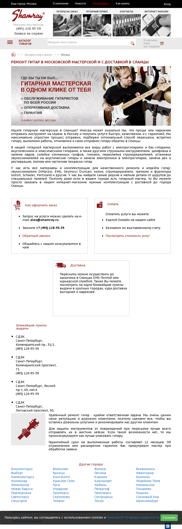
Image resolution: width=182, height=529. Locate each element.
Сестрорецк (103, 497)
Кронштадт (103, 481)
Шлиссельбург (147, 501)
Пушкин (142, 493)
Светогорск (20, 497)
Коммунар (19, 481)
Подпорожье (21, 493)
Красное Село (64, 481)
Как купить (122, 3)
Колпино (143, 477)
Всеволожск (145, 469)
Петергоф (101, 489)
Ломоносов (20, 485)
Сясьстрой (19, 501)
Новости (80, 3)
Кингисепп (61, 477)
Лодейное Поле (148, 481)
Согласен (169, 517)
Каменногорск (22, 477)
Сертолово (61, 497)
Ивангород (145, 473)
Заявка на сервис (28, 33)
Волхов (100, 469)
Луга (56, 485)
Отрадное (60, 489)
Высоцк (59, 473)
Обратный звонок (36, 236)
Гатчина (100, 473)
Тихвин (58, 501)
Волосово (60, 469)
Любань (100, 485)
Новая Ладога (22, 489)
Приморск (61, 493)
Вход (167, 4)
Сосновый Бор (147, 497)
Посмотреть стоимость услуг (128, 236)
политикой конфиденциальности (133, 517)
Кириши (100, 477)
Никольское (145, 485)
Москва (31, 3)
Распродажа (101, 3)
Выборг (17, 473)
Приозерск (102, 493)
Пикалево (143, 489)
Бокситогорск (22, 469)
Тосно (99, 501)
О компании (60, 3)
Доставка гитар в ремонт (38, 54)
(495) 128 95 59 (28, 28)
